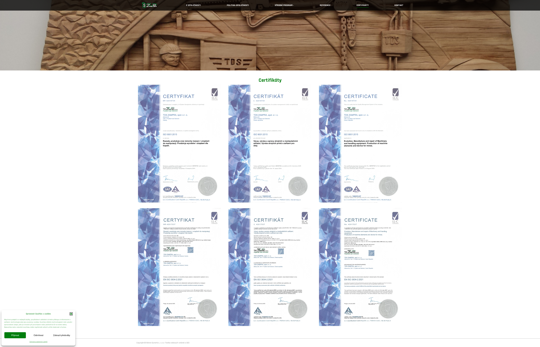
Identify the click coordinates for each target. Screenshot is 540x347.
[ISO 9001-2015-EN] (360, 143)
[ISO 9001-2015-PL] (179, 143)
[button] (71, 313)
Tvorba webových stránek (175, 343)
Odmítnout (38, 335)
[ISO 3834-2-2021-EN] (360, 267)
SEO (187, 343)
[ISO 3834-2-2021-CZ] (270, 267)
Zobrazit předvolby (61, 335)
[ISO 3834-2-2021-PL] (179, 267)
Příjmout (15, 335)
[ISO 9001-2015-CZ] (270, 143)
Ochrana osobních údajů (38, 342)
